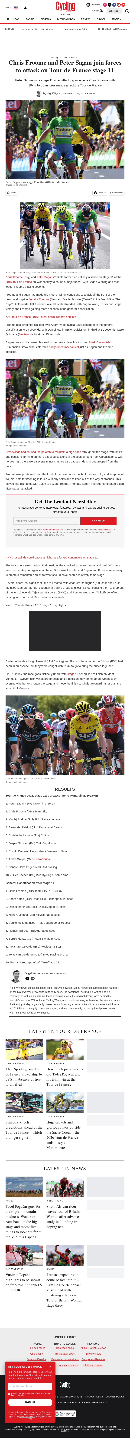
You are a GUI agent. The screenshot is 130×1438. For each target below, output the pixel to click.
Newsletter (118, 193)
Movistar (24, 334)
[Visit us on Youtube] (119, 5)
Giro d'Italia (36, 1353)
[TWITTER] (28, 978)
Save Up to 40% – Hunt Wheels (37, 29)
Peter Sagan (44, 277)
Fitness (85, 19)
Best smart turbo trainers (65, 1359)
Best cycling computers (65, 1365)
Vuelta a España (36, 1359)
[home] (8, 19)
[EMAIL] (33, 978)
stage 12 (72, 674)
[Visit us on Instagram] (105, 5)
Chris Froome (14, 277)
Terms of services (51, 529)
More (115, 19)
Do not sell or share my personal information (77, 1402)
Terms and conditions (68, 1396)
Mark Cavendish (99, 342)
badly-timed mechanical (64, 347)
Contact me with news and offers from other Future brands (30, 1394)
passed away (52, 1004)
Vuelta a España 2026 (76, 29)
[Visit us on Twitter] (109, 5)
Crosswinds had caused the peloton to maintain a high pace (43, 452)
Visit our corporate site (105, 1427)
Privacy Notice (104, 529)
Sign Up (30, 1402)
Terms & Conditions (27, 1416)
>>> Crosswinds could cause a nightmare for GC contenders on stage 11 (52, 557)
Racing (30, 19)
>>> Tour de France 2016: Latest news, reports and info (41, 316)
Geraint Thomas (39, 299)
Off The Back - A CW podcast (112, 29)
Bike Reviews (93, 1353)
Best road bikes (65, 1348)
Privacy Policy (41, 1414)
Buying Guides (66, 19)
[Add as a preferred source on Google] (65, 1413)
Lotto (37, 859)
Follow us (102, 193)
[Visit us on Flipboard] (123, 5)
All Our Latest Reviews (93, 1348)
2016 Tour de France (19, 282)
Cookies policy (115, 1396)
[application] (65, 631)
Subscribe (113, 11)
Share (13, 193)
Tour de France (70, 57)
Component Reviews (93, 1359)
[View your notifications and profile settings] (25, 8)
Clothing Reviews (93, 1365)
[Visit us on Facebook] (114, 5)
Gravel (101, 19)
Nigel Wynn (53, 93)
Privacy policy (94, 1396)
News (16, 19)
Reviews (46, 19)
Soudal (46, 859)
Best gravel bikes (65, 1353)
